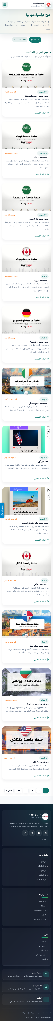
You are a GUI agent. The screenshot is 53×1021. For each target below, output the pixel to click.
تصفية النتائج (35, 39)
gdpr (37, 1017)
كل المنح (43, 861)
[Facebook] (45, 833)
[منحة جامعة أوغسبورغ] (26, 319)
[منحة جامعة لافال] (26, 562)
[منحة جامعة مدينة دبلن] (26, 381)
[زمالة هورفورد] (26, 439)
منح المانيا (43, 950)
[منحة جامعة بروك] (26, 258)
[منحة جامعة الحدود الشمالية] (26, 74)
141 (18, 790)
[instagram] (25, 833)
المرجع (44, 959)
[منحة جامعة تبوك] (26, 135)
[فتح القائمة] (5, 5)
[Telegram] (39, 833)
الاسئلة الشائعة (30, 1017)
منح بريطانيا (42, 946)
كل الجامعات (42, 866)
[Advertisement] (29, 900)
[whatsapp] (32, 833)
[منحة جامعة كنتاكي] (26, 740)
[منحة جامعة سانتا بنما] (26, 624)
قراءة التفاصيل (40, 112)
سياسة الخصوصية (46, 1017)
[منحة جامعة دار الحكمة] (26, 196)
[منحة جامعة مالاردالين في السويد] (26, 501)
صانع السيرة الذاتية (40, 919)
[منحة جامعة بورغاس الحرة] (26, 682)
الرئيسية (45, 839)
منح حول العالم (41, 955)
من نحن (43, 941)
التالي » (9, 790)
